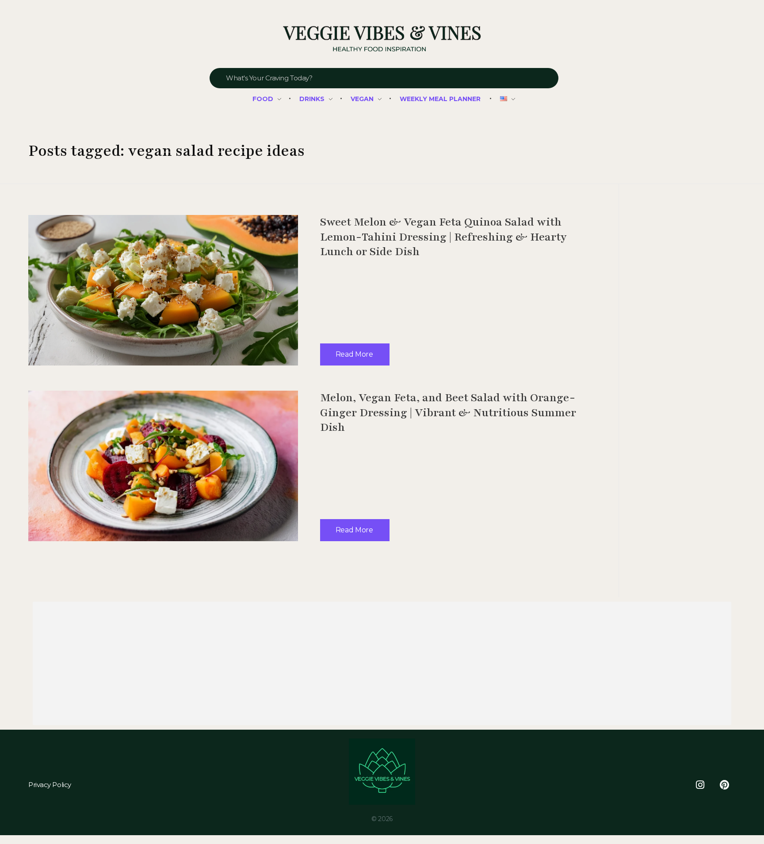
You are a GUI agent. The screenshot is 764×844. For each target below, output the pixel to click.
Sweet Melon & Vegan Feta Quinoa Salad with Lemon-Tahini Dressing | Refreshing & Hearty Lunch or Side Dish (443, 237)
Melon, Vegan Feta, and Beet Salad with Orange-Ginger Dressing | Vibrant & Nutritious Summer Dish (448, 412)
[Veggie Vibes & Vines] (381, 39)
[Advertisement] (300, 665)
